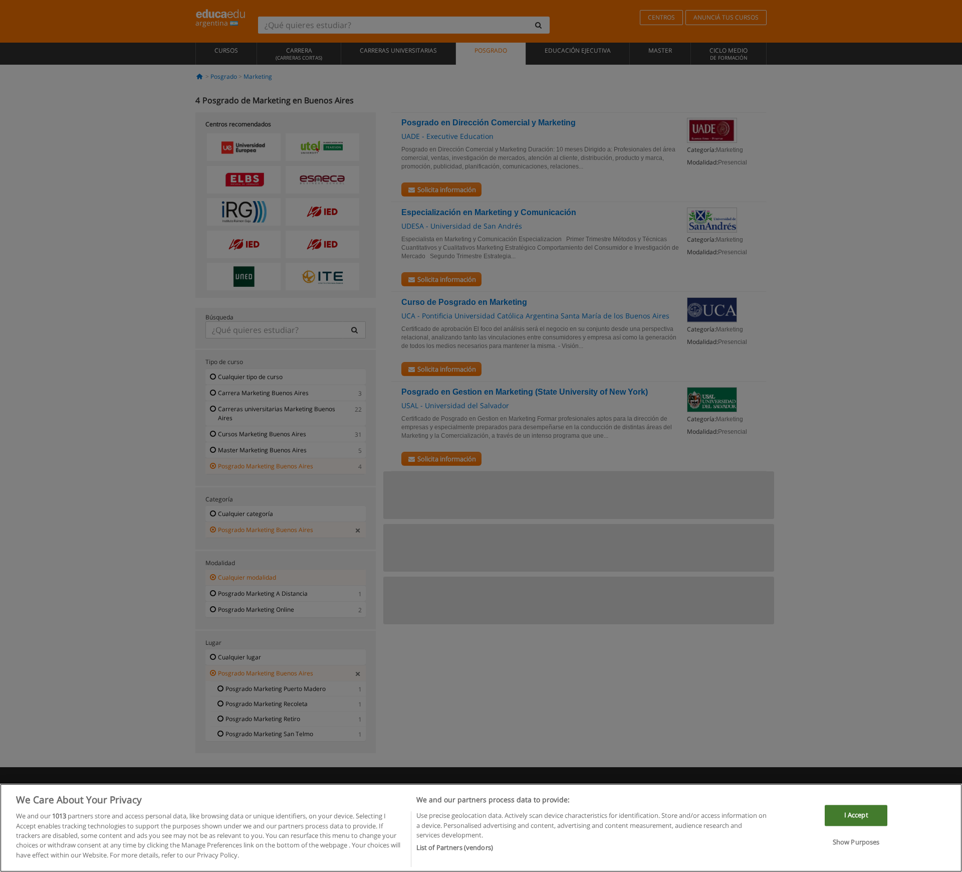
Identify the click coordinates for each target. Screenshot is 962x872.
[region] (481, 828)
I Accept (856, 815)
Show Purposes (856, 841)
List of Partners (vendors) (454, 847)
